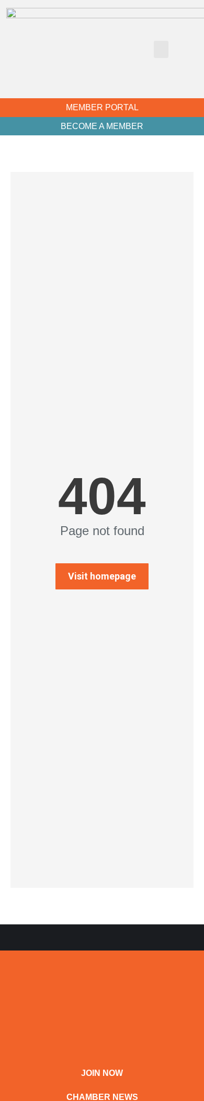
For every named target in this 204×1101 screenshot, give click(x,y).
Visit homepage (102, 576)
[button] (161, 49)
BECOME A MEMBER (102, 126)
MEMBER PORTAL (102, 107)
